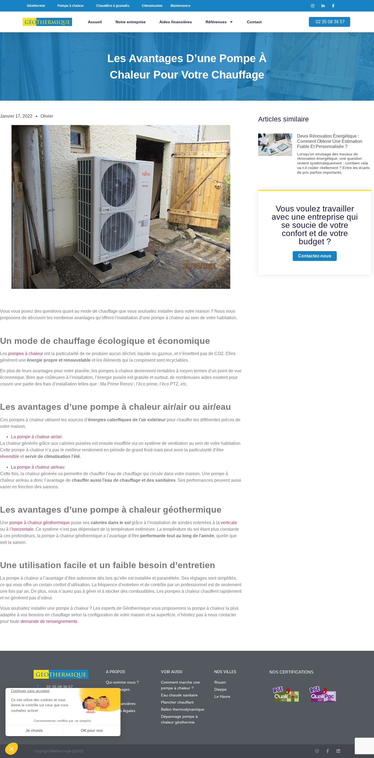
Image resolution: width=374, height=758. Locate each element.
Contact (254, 22)
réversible (9, 456)
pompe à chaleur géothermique (39, 522)
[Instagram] (317, 751)
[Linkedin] (338, 751)
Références (216, 22)
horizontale (22, 529)
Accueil (95, 22)
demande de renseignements (49, 621)
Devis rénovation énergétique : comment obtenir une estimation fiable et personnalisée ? (329, 141)
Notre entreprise (131, 22)
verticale (229, 522)
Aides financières (175, 22)
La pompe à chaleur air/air (36, 436)
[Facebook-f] (328, 751)
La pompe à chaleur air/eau (37, 467)
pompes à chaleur (25, 353)
